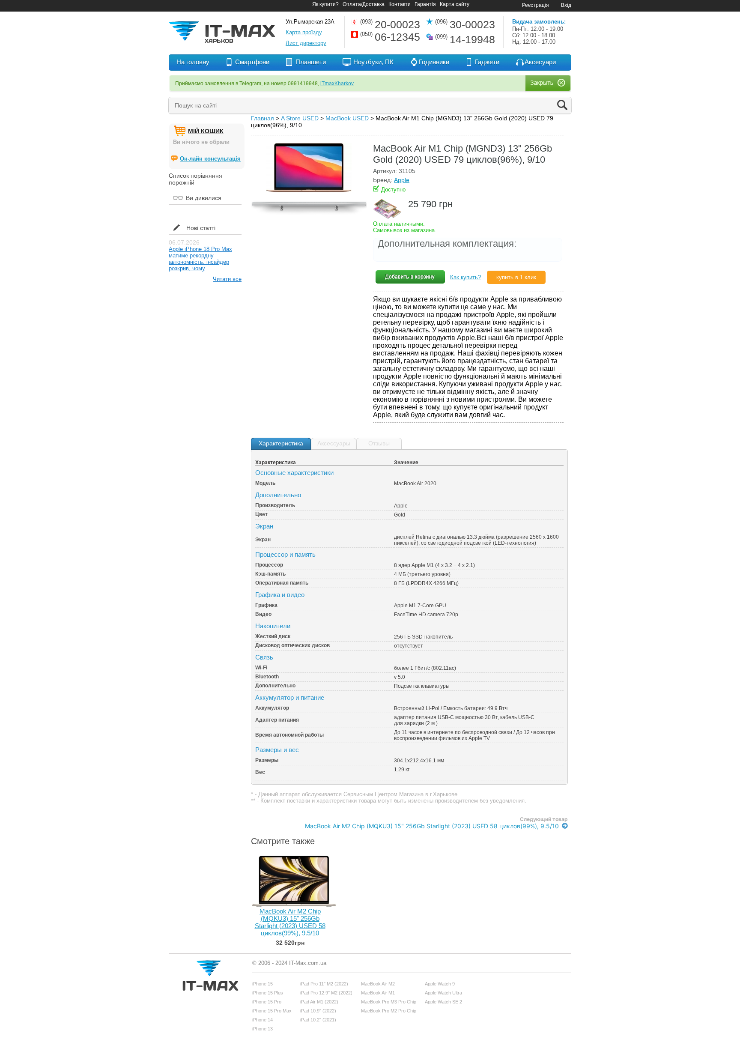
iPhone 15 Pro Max (272, 1010)
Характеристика (281, 443)
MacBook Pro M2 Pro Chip (388, 1010)
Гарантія (425, 4)
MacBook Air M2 (378, 983)
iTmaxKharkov (337, 84)
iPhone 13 (262, 1028)
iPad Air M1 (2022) (319, 1001)
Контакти (399, 4)
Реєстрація (535, 5)
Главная (262, 118)
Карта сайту (454, 4)
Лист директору (306, 43)
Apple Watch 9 (440, 983)
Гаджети (487, 62)
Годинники (434, 62)
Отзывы (379, 443)
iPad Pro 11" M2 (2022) (324, 983)
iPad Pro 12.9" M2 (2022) (326, 992)
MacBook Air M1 (378, 992)
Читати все (227, 279)
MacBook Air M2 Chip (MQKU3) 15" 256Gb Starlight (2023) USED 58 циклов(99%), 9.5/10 (432, 826)
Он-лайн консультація (210, 158)
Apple (401, 179)
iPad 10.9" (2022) (318, 1010)
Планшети (310, 62)
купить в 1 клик (516, 277)
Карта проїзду (304, 32)
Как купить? (465, 277)
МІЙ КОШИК (206, 131)
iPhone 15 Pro (266, 1001)
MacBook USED (347, 118)
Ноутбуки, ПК (373, 62)
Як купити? (325, 4)
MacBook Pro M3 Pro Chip (388, 1001)
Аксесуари (540, 62)
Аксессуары (333, 443)
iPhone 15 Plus (267, 992)
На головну (192, 62)
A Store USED (300, 118)
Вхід (566, 5)
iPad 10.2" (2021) (318, 1019)
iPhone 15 (262, 983)
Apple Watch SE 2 (443, 1001)
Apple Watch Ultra (443, 992)
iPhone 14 (262, 1019)
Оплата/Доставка (364, 4)
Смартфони (252, 62)
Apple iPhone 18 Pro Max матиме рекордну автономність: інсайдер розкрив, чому (200, 259)
